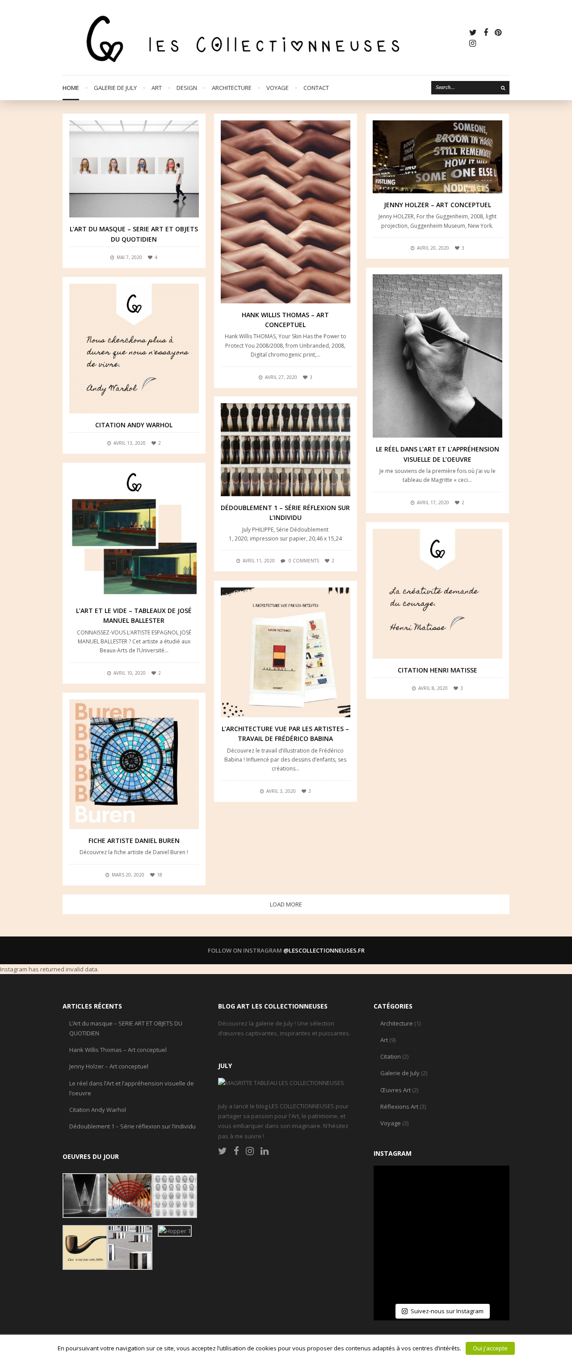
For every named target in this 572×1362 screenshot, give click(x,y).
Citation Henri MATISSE (437, 670)
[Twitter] (473, 32)
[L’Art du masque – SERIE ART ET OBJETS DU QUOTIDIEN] (134, 168)
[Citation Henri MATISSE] (437, 594)
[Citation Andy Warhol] (134, 348)
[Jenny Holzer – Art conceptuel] (437, 156)
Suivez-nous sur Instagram (447, 1311)
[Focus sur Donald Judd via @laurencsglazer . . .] (486, 1278)
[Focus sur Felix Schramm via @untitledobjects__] (486, 1233)
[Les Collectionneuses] (265, 37)
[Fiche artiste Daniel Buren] (134, 764)
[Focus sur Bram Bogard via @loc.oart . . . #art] (441, 1278)
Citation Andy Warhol (133, 425)
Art (156, 88)
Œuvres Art (395, 1090)
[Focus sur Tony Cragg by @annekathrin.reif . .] (396, 1278)
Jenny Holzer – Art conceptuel (437, 204)
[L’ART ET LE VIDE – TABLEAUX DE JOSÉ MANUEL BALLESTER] (134, 534)
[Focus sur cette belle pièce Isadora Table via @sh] (486, 1188)
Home (71, 88)
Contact (316, 88)
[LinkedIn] (265, 1151)
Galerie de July (115, 88)
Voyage (277, 88)
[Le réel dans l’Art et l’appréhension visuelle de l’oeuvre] (437, 356)
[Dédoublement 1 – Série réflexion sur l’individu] (285, 449)
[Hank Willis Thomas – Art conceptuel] (285, 211)
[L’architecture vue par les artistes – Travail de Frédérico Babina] (285, 652)
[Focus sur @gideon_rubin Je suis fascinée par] (396, 1188)
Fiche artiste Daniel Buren (134, 840)
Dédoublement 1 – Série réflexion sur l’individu (132, 1126)
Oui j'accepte (490, 1348)
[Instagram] (472, 43)
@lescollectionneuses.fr (324, 950)
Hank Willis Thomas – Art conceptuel (118, 1050)
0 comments (304, 561)
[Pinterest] (498, 32)
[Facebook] (486, 32)
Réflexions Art (399, 1106)
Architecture (232, 88)
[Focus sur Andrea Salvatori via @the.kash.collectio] (396, 1233)
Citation (390, 1056)
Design (187, 88)
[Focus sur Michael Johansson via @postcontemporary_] (441, 1188)
